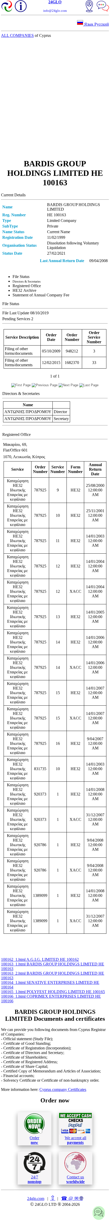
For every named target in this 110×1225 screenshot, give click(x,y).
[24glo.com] (7, 6)
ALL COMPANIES (17, 35)
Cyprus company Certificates (62, 1089)
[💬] (103, 6)
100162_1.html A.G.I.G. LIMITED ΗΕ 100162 (40, 959)
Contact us (75, 1179)
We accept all (75, 1140)
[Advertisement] (55, 98)
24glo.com (35, 1198)
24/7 (34, 1179)
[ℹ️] (21, 6)
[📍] (89, 6)
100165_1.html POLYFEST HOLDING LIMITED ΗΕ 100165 (53, 992)
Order (34, 1140)
